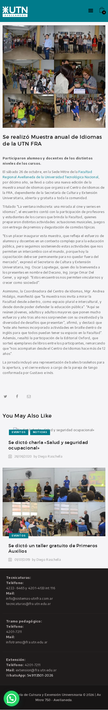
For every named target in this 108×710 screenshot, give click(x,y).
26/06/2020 (23, 456)
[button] (11, 698)
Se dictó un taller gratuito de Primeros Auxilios (53, 548)
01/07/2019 (22, 560)
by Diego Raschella (48, 456)
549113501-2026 (40, 675)
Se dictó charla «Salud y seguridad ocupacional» (48, 445)
